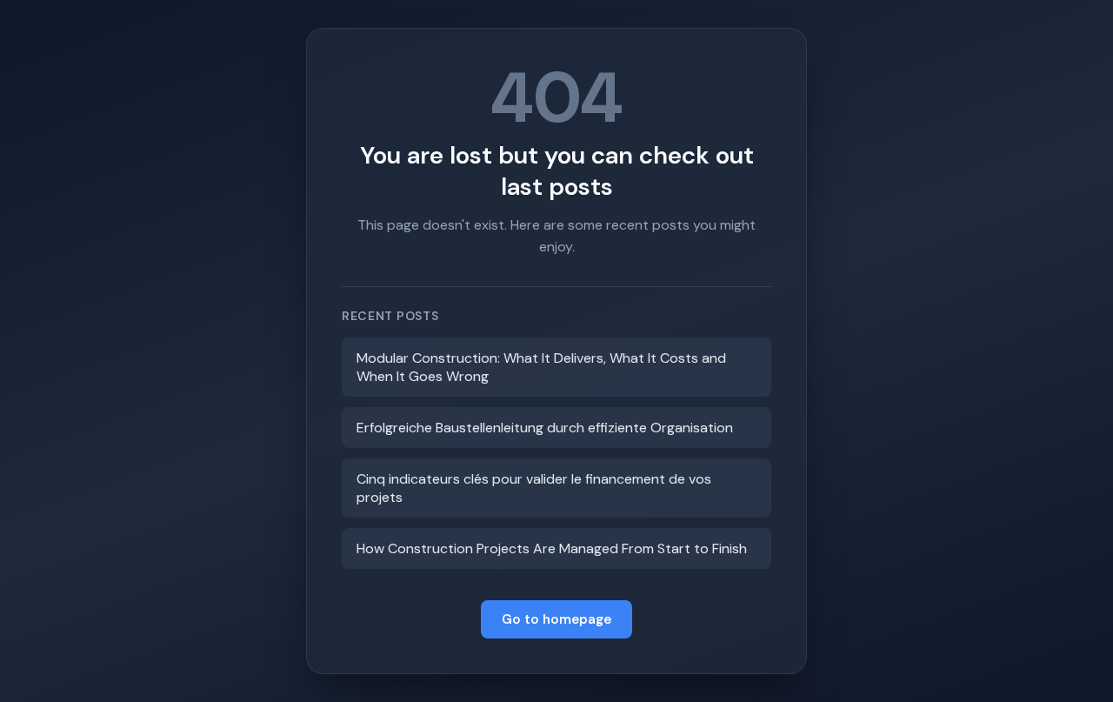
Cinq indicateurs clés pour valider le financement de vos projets (534, 488)
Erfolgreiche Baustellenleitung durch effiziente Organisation (545, 427)
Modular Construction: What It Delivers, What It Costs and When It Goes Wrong (541, 367)
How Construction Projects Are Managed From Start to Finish (552, 548)
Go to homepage (556, 619)
